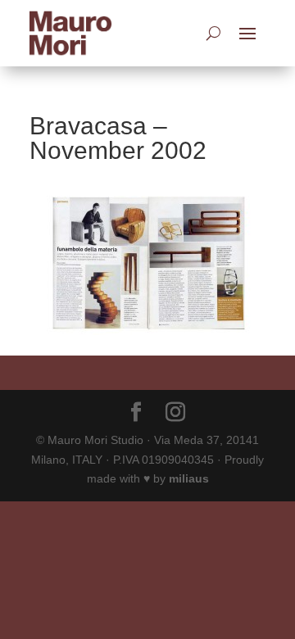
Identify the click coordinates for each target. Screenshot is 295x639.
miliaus (189, 478)
